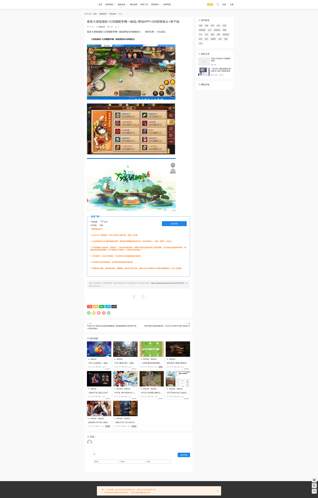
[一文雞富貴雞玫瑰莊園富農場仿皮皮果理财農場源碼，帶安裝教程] (151, 349)
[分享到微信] (89, 313)
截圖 (224, 30)
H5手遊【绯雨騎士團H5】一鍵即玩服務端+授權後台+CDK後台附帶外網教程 (151, 393)
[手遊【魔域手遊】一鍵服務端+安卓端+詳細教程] (125, 349)
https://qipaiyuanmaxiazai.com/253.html (167, 283)
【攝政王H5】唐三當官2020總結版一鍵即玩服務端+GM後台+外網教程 (125, 422)
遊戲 (206, 25)
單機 (115, 31)
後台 (138, 31)
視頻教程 (217, 30)
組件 (218, 25)
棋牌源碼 (109, 4)
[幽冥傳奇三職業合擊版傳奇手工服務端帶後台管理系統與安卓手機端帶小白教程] (178, 349)
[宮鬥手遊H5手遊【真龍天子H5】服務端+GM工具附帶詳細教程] (178, 378)
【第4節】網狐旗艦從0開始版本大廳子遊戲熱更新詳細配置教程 (221, 71)
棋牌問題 (167, 4)
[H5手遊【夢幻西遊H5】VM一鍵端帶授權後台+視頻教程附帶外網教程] (125, 378)
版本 (200, 39)
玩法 (206, 34)
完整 (224, 25)
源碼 (200, 25)
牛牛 (200, 34)
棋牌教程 (155, 4)
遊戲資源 (121, 4)
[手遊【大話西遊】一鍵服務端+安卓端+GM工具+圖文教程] (99, 349)
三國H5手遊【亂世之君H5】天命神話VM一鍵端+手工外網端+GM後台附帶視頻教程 (98, 393)
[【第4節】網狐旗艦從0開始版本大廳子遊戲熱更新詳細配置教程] (204, 72)
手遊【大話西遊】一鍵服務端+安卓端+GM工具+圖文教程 (99, 363)
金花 (220, 39)
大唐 (93, 31)
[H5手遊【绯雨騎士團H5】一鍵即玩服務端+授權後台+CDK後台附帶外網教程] (151, 378)
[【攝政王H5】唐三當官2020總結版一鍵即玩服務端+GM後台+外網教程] (125, 408)
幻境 (106, 31)
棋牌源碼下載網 (88, 4)
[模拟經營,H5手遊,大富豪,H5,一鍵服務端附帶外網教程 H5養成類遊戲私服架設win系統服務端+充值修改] (99, 408)
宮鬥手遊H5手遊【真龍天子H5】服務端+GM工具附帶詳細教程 (178, 393)
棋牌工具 (144, 4)
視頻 (225, 39)
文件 (200, 43)
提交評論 (183, 455)
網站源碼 (133, 4)
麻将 (212, 34)
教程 (212, 25)
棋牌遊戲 (202, 30)
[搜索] (218, 4)
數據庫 (213, 39)
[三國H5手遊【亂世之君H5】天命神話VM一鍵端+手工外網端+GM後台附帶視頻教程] (99, 378)
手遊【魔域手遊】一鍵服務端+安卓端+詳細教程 (124, 363)
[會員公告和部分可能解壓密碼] (204, 61)
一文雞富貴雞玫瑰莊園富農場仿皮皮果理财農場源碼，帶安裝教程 (151, 363)
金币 (209, 30)
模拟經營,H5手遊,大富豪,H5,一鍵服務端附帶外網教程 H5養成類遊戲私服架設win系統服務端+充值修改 (98, 422)
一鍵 (119, 31)
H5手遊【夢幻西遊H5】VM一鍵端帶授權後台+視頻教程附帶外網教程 (125, 393)
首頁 (100, 4)
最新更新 (226, 34)
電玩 (218, 34)
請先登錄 (174, 224)
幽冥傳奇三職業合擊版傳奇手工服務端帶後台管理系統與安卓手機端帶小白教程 (177, 363)
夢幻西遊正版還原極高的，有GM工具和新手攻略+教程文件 (167, 326)
